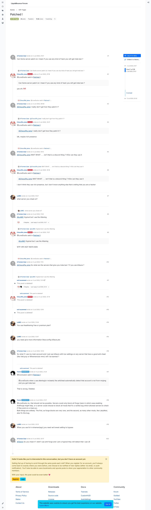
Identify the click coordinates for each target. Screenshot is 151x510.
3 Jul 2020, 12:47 (33, 336)
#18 (108, 400)
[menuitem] (148, 2)
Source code (53, 495)
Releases (51, 492)
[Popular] (3, 14)
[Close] (106, 459)
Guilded (117, 495)
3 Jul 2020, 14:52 (38, 351)
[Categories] (3, 2)
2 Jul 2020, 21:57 (38, 56)
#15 (108, 336)
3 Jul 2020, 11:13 (38, 262)
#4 (108, 122)
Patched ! (36, 77)
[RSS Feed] (55, 19)
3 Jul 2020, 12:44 (33, 322)
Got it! (108, 504)
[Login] (148, 2)
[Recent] (3, 6)
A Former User (21, 56)
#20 (107, 438)
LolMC (19, 196)
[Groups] (3, 23)
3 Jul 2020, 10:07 (44, 122)
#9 (108, 232)
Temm (19, 372)
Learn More (44, 505)
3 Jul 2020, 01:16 (44, 74)
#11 (108, 280)
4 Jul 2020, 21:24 (41, 372)
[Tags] (3, 10)
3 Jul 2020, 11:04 (38, 214)
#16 (108, 351)
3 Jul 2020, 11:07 (44, 232)
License (51, 499)
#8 (108, 214)
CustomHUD (86, 495)
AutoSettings (86, 499)
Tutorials (84, 492)
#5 (108, 152)
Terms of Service (22, 492)
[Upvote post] (103, 64)
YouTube (117, 499)
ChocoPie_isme (22, 74)
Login (23, 479)
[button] (3, 503)
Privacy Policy (21, 495)
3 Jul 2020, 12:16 (38, 309)
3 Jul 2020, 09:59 (38, 104)
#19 (108, 424)
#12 (108, 297)
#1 (108, 56)
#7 (108, 196)
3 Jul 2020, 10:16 (44, 170)
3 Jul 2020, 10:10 (38, 152)
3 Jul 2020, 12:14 (38, 280)
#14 (108, 322)
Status (18, 499)
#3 (108, 104)
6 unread (129, 93)
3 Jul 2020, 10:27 (33, 196)
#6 (108, 170)
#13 (108, 309)
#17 (108, 372)
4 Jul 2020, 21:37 (41, 400)
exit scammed (21, 280)
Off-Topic (15, 19)
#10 (108, 262)
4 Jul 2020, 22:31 (33, 424)
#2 (108, 74)
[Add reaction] (99, 64)
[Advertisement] (75, 37)
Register (16, 479)
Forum (116, 492)
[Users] (3, 19)
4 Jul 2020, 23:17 (38, 438)
